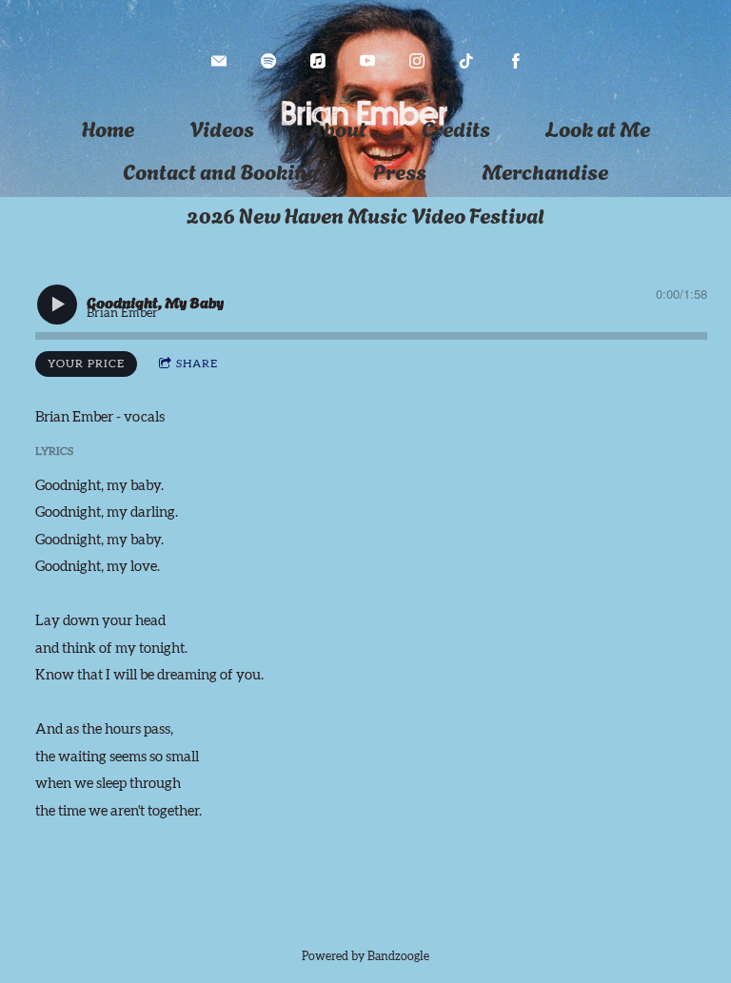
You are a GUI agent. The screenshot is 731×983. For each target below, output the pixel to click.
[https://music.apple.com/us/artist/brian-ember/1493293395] (318, 61)
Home (108, 127)
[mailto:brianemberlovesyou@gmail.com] (219, 61)
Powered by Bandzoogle (365, 956)
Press (399, 170)
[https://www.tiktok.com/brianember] (466, 61)
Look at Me (597, 127)
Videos (221, 127)
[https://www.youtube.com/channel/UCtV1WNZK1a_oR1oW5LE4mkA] (367, 61)
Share (197, 363)
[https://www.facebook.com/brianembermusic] (516, 61)
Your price (86, 363)
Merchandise (545, 170)
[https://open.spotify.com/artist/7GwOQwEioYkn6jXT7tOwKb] (268, 61)
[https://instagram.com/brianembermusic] (417, 61)
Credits (456, 127)
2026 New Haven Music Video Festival (365, 214)
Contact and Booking (220, 170)
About (337, 127)
